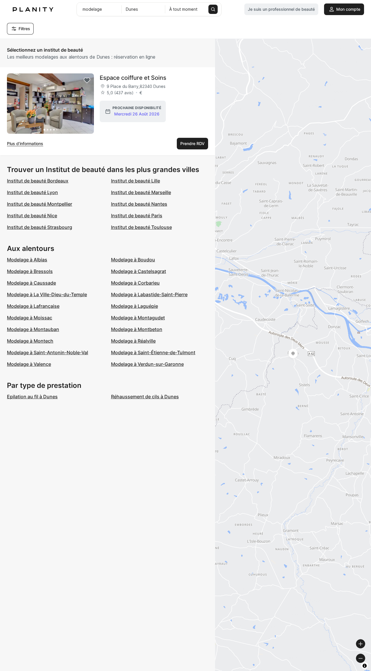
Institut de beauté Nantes (139, 204)
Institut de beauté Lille (135, 181)
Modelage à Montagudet (138, 318)
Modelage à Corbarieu (135, 283)
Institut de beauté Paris (136, 215)
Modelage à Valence (29, 364)
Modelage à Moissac (29, 318)
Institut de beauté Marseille (141, 192)
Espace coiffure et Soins (133, 77)
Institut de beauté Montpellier (39, 204)
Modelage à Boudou (133, 260)
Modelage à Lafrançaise (33, 306)
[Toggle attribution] (364, 665)
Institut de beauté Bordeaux (37, 181)
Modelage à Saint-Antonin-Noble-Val (47, 352)
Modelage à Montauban (33, 329)
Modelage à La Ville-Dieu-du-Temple (47, 294)
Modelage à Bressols (30, 271)
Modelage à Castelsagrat (138, 271)
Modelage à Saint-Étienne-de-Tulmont (153, 352)
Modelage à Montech (30, 341)
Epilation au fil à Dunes (32, 396)
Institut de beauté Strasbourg (39, 227)
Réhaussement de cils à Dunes (145, 396)
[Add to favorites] (86, 80)
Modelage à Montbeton (136, 329)
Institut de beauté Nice (32, 215)
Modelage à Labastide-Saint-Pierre (149, 294)
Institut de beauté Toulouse (141, 227)
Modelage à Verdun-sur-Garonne (147, 364)
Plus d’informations (25, 143)
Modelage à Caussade (31, 283)
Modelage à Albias (27, 260)
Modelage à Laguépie (134, 306)
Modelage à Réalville (133, 341)
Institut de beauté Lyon (32, 192)
